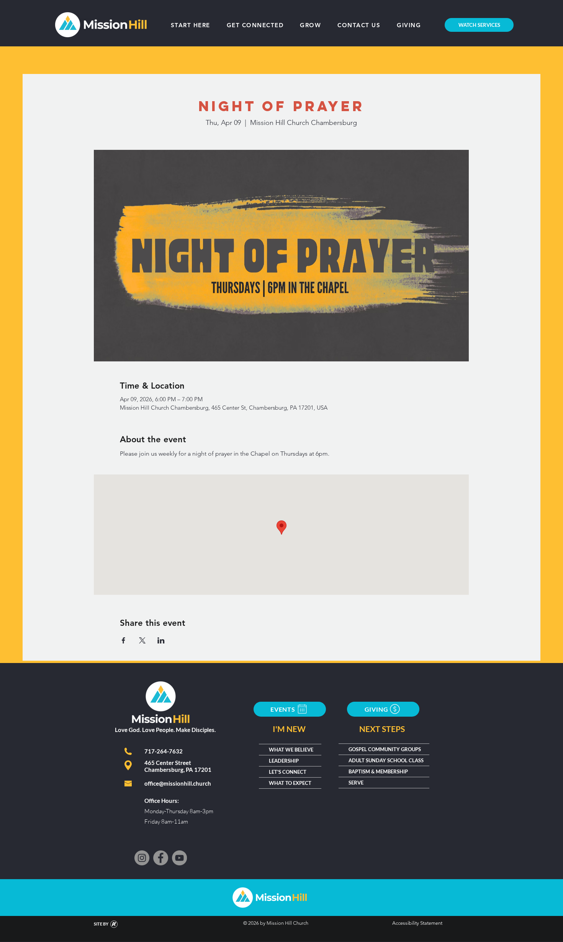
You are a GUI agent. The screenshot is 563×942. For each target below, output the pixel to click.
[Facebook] (160, 857)
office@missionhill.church (177, 783)
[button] (310, 25)
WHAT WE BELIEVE (291, 750)
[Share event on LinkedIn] (161, 640)
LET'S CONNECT (287, 772)
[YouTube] (179, 857)
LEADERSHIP (284, 761)
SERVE (356, 783)
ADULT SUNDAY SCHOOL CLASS (386, 760)
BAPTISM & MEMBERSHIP (378, 771)
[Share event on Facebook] (123, 640)
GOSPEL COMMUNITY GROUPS (385, 749)
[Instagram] (141, 857)
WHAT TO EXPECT (290, 783)
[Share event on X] (142, 640)
